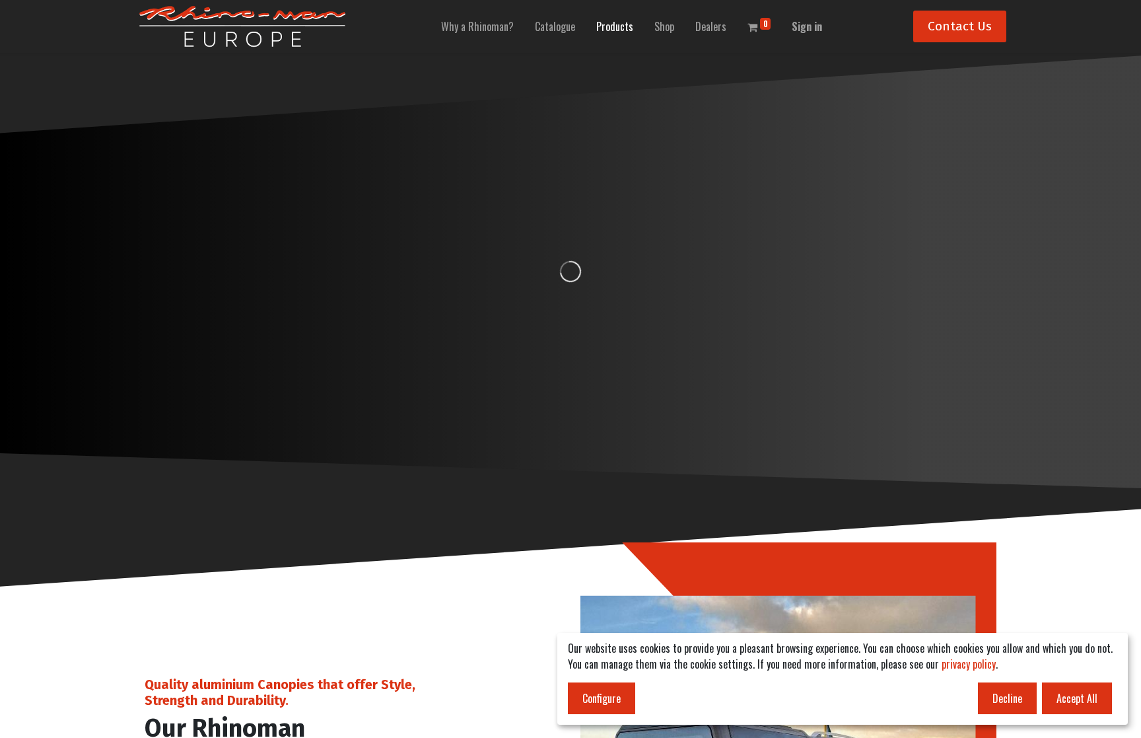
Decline (1007, 698)
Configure (601, 698)
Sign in (807, 26)
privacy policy (969, 664)
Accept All (1076, 698)
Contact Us (960, 26)
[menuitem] (477, 26)
